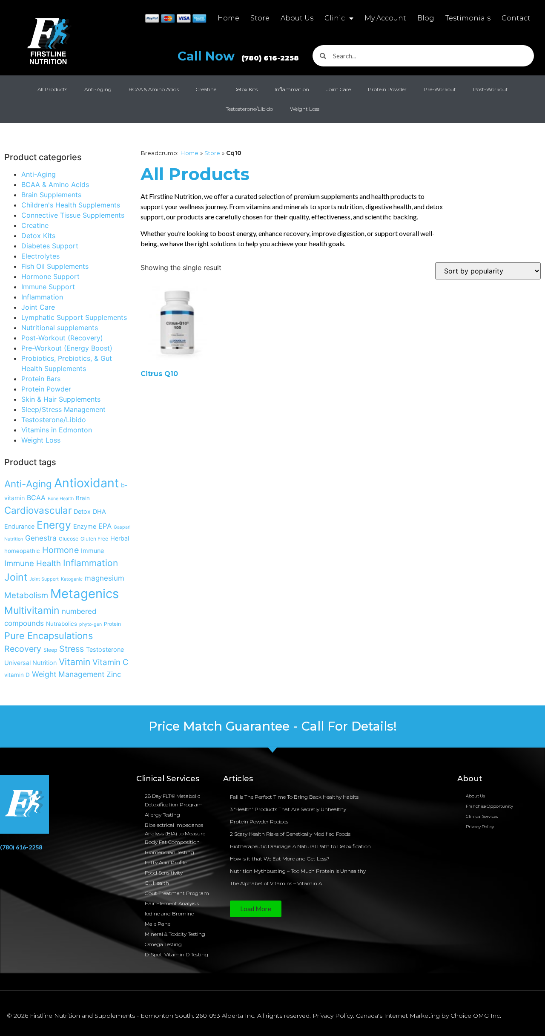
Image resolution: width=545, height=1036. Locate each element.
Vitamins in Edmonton (56, 430)
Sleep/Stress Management (63, 409)
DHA (99, 511)
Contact (516, 18)
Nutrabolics (61, 623)
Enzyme (84, 526)
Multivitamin (32, 610)
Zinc (113, 674)
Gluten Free (94, 538)
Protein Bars (40, 378)
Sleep (50, 650)
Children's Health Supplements (70, 205)
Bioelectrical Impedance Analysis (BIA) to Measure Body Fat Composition (175, 833)
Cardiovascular (38, 510)
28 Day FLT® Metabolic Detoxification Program (174, 800)
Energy (54, 524)
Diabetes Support (49, 246)
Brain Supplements (51, 194)
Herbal (119, 538)
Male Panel (158, 924)
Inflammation (292, 89)
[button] (255, 909)
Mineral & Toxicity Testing (175, 934)
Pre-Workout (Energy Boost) (66, 348)
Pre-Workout (440, 89)
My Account (385, 18)
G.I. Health (157, 883)
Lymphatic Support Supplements (74, 317)
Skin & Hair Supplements (60, 399)
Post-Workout (490, 89)
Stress (71, 649)
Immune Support (48, 286)
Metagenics (84, 593)
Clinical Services (482, 816)
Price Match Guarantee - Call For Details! (273, 726)
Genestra (41, 538)
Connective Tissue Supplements (72, 215)
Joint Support (44, 579)
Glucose (68, 538)
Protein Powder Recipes (259, 821)
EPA (105, 526)
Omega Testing (163, 944)
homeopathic (22, 550)
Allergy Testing (162, 815)
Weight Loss (304, 109)
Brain (83, 498)
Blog (425, 18)
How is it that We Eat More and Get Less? (280, 858)
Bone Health (61, 498)
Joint (15, 577)
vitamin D (17, 674)
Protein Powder (387, 89)
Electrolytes (40, 256)
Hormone (60, 550)
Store (260, 18)
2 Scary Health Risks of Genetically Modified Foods (290, 834)
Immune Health (32, 563)
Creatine (206, 89)
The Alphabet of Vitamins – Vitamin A (276, 883)
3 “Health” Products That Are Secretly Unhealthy (288, 809)
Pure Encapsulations (48, 635)
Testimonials (467, 18)
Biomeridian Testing (169, 852)
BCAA (36, 498)
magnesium (104, 578)
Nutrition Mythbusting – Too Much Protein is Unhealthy (298, 871)
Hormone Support (50, 276)
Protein (112, 624)
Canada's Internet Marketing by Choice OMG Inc (428, 1015)
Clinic (334, 18)
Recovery (22, 649)
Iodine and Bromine (169, 913)
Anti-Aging (98, 89)
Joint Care (338, 89)
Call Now (238, 56)
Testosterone (105, 649)
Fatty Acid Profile (165, 862)
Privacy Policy (480, 826)
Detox (82, 511)
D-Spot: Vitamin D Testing (176, 954)
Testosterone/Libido (249, 109)
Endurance (19, 526)
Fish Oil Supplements (55, 266)
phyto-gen (90, 624)
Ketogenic (72, 579)
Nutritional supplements (59, 327)
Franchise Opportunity (489, 806)
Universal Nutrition (30, 662)
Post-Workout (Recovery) (62, 338)
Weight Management (68, 674)
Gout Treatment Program (177, 893)
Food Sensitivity (164, 872)
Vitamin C (110, 662)
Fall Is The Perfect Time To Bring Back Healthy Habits (294, 797)
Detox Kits (245, 89)
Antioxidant (86, 482)
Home (228, 18)
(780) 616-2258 (21, 847)
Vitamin (74, 661)
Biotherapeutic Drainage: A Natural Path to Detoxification (300, 846)
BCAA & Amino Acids (154, 89)
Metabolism (26, 595)
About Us (297, 18)
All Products (52, 89)
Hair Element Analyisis (172, 903)
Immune (92, 550)
